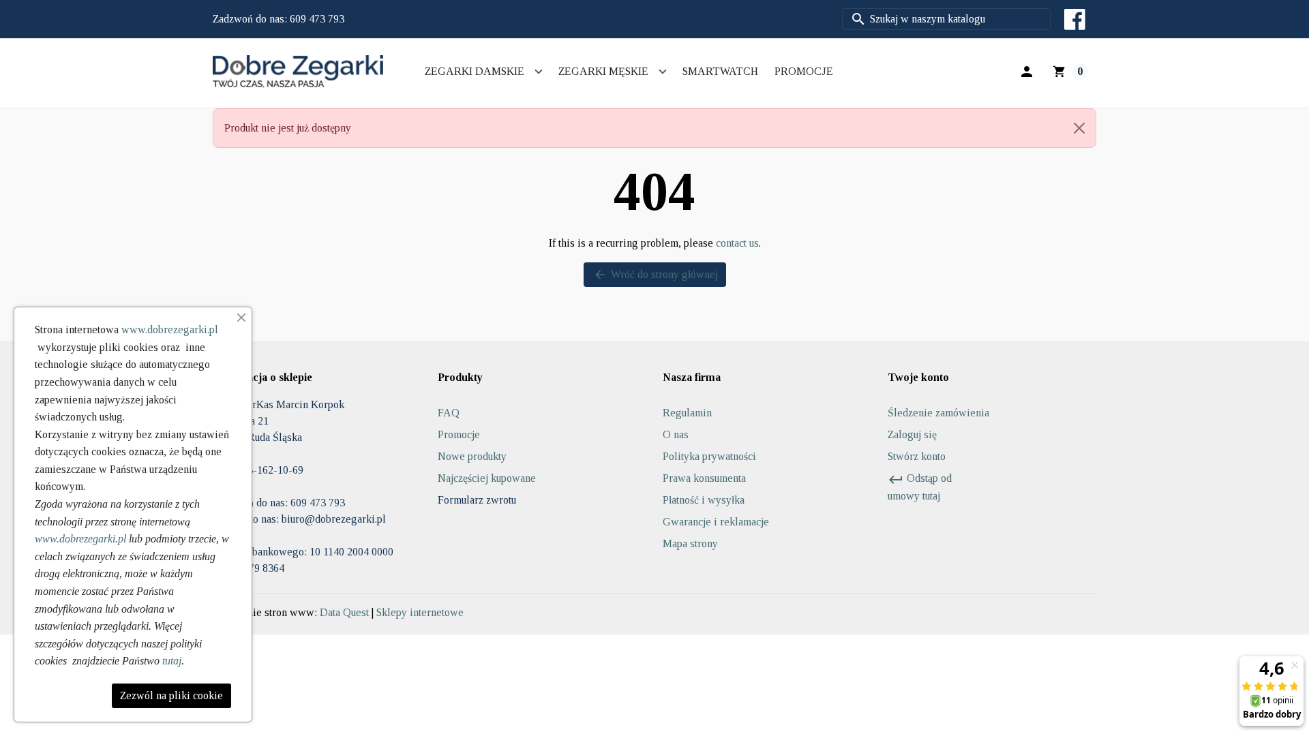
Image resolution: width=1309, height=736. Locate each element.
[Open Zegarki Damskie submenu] (538, 71)
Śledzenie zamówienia (938, 412)
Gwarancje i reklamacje (716, 521)
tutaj (171, 660)
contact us (737, 243)
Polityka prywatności (709, 456)
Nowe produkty (472, 456)
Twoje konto (918, 377)
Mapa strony (690, 543)
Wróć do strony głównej (655, 274)
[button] (1026, 71)
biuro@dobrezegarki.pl (334, 519)
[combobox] (946, 19)
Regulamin (687, 412)
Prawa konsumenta (704, 478)
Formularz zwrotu (477, 500)
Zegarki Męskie (603, 71)
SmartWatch (720, 71)
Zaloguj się (912, 434)
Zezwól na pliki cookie (171, 695)
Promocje (803, 71)
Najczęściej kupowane (487, 478)
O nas (676, 434)
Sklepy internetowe (420, 612)
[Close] (1079, 128)
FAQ (449, 412)
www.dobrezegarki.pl (169, 329)
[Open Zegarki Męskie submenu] (663, 71)
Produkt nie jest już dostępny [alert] (287, 128)
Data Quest (344, 612)
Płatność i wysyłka (703, 500)
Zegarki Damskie (474, 71)
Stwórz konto (917, 456)
